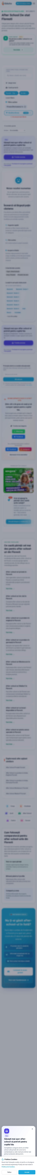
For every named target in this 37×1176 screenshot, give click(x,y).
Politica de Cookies (8, 1167)
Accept (27, 1172)
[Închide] (32, 1129)
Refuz (9, 1172)
